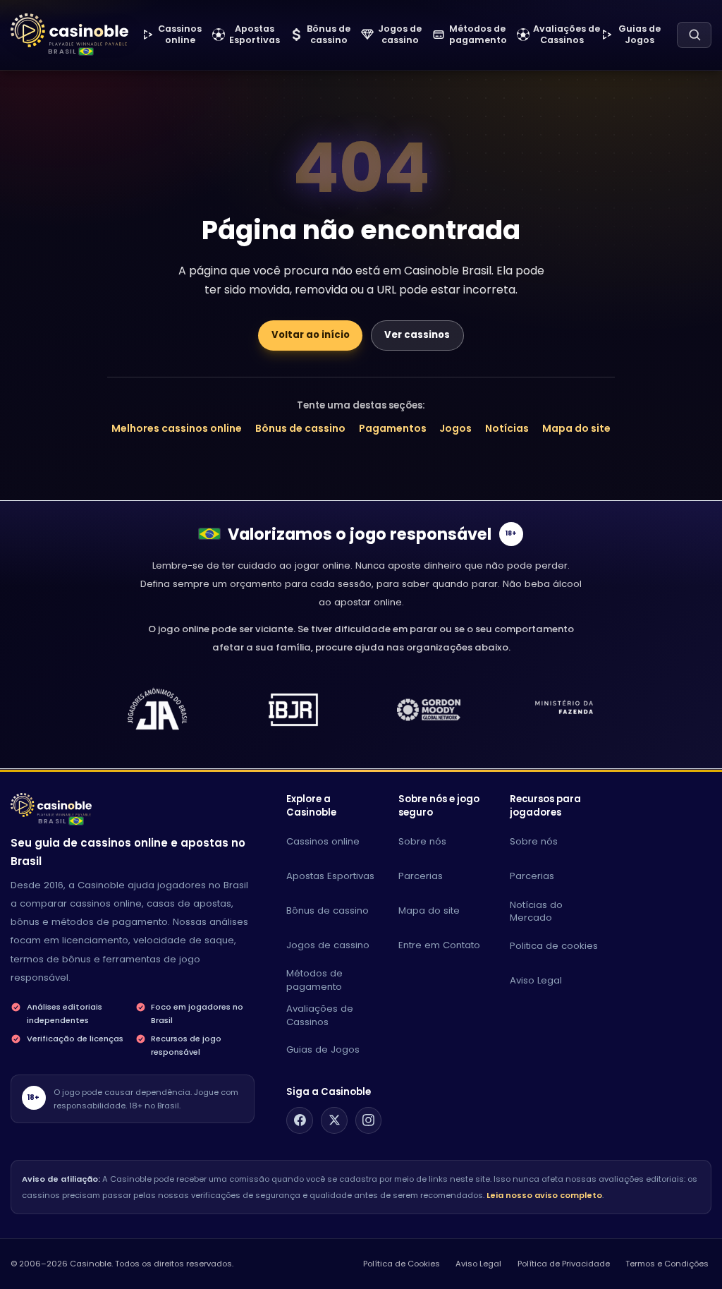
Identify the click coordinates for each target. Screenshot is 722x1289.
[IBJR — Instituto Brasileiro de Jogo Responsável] (293, 710)
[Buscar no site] (694, 35)
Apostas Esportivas (330, 876)
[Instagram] (368, 1120)
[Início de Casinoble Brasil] (69, 30)
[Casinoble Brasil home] (51, 805)
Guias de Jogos (323, 1049)
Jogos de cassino (327, 945)
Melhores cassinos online (176, 428)
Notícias (507, 428)
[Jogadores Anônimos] (565, 710)
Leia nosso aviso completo (544, 1195)
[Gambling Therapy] (429, 710)
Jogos (455, 428)
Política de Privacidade (564, 1263)
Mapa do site (576, 428)
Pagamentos (393, 428)
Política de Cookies (401, 1263)
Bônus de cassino (300, 428)
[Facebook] (299, 1120)
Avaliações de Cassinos (319, 1015)
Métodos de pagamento (314, 980)
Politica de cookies (554, 945)
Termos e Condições (667, 1263)
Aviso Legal (536, 980)
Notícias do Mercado (536, 911)
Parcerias (420, 876)
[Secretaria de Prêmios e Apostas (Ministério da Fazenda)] (157, 710)
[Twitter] (334, 1120)
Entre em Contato (439, 945)
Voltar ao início (310, 334)
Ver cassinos (417, 334)
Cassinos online (323, 841)
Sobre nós (422, 841)
